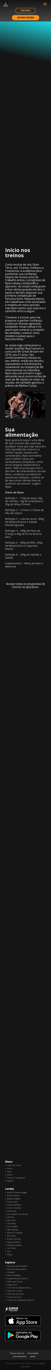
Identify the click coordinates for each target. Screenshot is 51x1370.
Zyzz (9, 1251)
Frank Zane (11, 1211)
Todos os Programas (16, 1178)
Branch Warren (13, 1195)
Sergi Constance (14, 1242)
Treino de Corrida (14, 1291)
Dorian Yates (12, 1202)
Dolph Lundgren (14, 1198)
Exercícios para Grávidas (17, 1266)
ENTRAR (25, 10)
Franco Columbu (14, 1208)
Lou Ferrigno (12, 1226)
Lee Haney (11, 1223)
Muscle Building (13, 1275)
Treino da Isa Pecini (15, 1294)
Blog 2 (9, 1254)
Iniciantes (11, 1272)
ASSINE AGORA (25, 17)
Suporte (10, 1181)
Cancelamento (20, 1356)
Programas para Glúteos (17, 1278)
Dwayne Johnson (14, 1205)
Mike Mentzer (13, 1229)
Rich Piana (11, 1236)
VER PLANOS (25, 1110)
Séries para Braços (15, 1281)
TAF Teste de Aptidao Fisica (19, 1287)
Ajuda (32, 1356)
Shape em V (12, 1284)
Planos (10, 1174)
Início (9, 1171)
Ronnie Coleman (14, 1239)
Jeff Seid (10, 1217)
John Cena (11, 1220)
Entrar (9, 1168)
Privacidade (33, 1353)
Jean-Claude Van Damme (17, 1214)
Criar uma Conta (14, 1165)
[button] (5, 914)
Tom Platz (11, 1248)
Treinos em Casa (14, 1297)
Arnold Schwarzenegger (17, 1192)
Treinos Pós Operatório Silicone (20, 1300)
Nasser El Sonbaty (14, 1232)
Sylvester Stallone (14, 1245)
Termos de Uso (17, 1353)
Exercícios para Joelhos (16, 1269)
